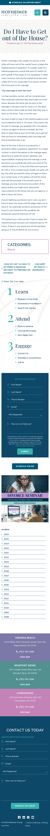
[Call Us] (37, 12)
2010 (6, 608)
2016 (6, 580)
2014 (6, 589)
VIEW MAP (25, 657)
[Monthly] (25, 498)
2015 (6, 585)
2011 (6, 603)
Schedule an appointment (26, 2)
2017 (6, 575)
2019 (6, 566)
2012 (6, 598)
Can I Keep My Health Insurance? (38, 267)
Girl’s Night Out (25, 335)
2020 (6, 562)
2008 (6, 617)
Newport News (25, 665)
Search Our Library (27, 308)
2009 (6, 612)
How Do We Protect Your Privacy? (25, 379)
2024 (6, 543)
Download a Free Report (29, 303)
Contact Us (23, 353)
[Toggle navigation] (45, 12)
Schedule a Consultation (29, 358)
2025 (6, 539)
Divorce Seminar (25, 326)
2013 (6, 594)
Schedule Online (25, 466)
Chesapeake (25, 693)
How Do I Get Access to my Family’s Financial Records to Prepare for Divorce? (17, 268)
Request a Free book (28, 299)
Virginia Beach (25, 637)
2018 (6, 571)
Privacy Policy (30, 446)
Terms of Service (20, 446)
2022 (6, 552)
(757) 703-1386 (26, 651)
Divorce (11, 249)
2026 (6, 534)
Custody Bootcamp (27, 330)
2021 (6, 557)
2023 (6, 548)
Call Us (21, 362)
